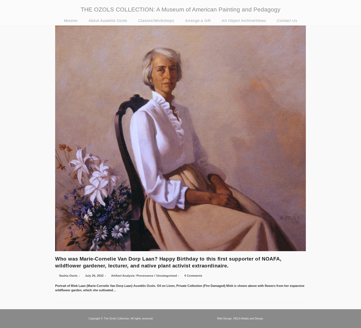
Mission (71, 21)
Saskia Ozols (68, 275)
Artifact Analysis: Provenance (132, 275)
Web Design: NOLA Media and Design (240, 318)
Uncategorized (166, 275)
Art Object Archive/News (244, 21)
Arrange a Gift (198, 21)
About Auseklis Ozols (108, 21)
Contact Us (287, 21)
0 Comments (193, 275)
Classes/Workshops (156, 21)
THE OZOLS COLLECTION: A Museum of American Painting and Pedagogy (180, 9)
